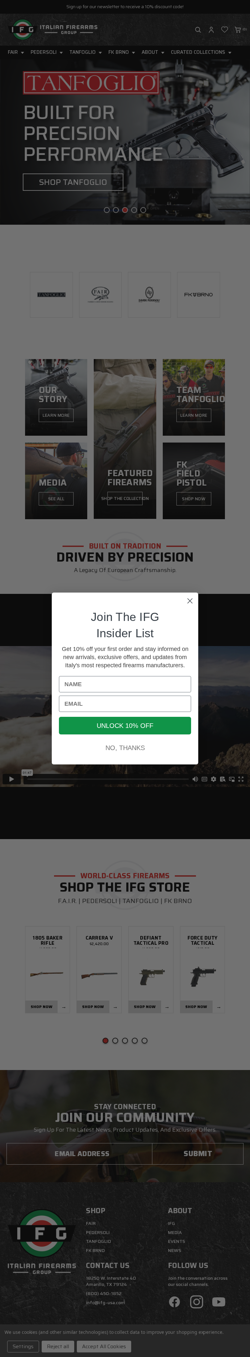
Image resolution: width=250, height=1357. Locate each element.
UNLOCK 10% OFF (125, 725)
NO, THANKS (125, 747)
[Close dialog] (190, 601)
